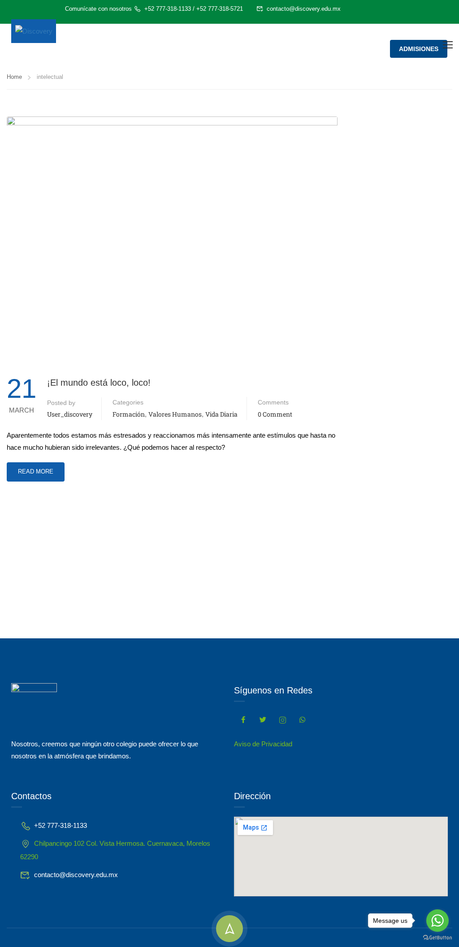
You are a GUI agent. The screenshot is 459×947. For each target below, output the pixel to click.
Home (14, 76)
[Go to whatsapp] (437, 920)
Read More (35, 468)
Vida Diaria (221, 414)
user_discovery (69, 414)
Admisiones (418, 48)
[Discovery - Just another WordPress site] (33, 31)
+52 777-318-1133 (167, 8)
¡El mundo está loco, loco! (99, 382)
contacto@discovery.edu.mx (304, 8)
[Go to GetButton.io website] (437, 938)
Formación (129, 414)
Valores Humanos (175, 414)
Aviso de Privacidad (263, 744)
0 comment (275, 414)
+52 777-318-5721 (219, 8)
